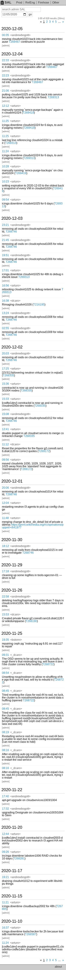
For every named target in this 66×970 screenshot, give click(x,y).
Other (55, 2)
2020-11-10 (11, 921)
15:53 (5, 614)
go (30, 14)
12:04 (5, 502)
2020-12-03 (12, 218)
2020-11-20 (11, 827)
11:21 (5, 902)
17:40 (5, 796)
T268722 (48, 664)
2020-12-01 (12, 481)
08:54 (5, 672)
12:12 (5, 105)
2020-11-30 (11, 539)
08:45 (5, 690)
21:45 (5, 240)
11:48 (5, 518)
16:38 (5, 300)
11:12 (5, 444)
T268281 (19, 858)
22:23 (5, 75)
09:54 (5, 199)
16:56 (5, 285)
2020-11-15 (11, 896)
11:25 (5, 120)
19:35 (5, 639)
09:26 (5, 851)
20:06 (5, 487)
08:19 (5, 732)
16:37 (5, 927)
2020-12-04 (12, 54)
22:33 (5, 60)
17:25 (5, 368)
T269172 (44, 451)
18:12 (5, 546)
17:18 (5, 571)
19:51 (5, 255)
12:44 (5, 833)
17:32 (5, 808)
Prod (19, 2)
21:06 (5, 90)
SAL (8, 2)
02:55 (5, 328)
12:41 (5, 429)
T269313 (53, 97)
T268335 (8, 375)
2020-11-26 (11, 590)
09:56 (5, 459)
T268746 (11, 231)
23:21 (5, 224)
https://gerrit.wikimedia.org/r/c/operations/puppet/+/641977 (33, 526)
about (58, 966)
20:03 (5, 353)
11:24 (5, 151)
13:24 (5, 313)
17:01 (5, 270)
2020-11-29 (11, 565)
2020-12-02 (12, 347)
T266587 (30, 934)
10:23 (5, 181)
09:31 (5, 654)
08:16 (5, 750)
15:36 (5, 383)
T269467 (14, 41)
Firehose (43, 2)
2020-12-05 (12, 28)
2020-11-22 (11, 789)
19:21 (5, 877)
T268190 (31, 621)
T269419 (28, 112)
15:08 (5, 414)
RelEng (30, 2)
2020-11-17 (11, 870)
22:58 (5, 596)
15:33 (5, 398)
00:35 (5, 35)
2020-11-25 (11, 633)
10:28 (5, 166)
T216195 (39, 304)
